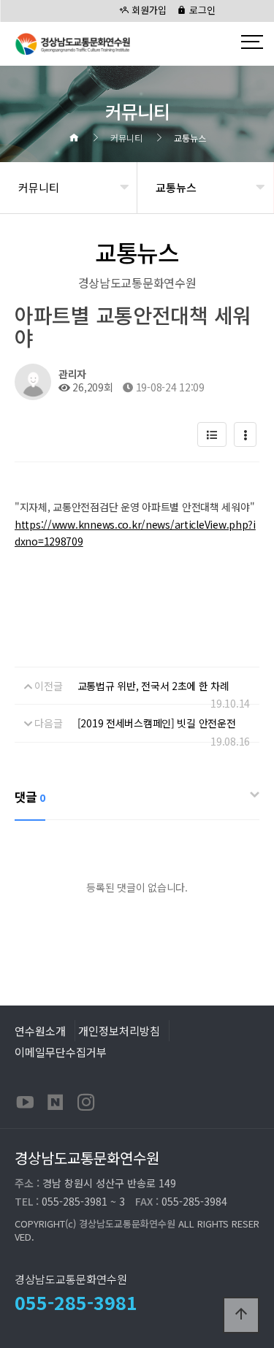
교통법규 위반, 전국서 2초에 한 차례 (153, 685)
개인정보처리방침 (119, 1030)
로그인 (201, 10)
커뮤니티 (38, 187)
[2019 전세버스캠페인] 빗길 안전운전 (156, 723)
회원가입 (148, 10)
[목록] (212, 434)
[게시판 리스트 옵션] (245, 434)
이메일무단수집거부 (61, 1051)
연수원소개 (40, 1030)
